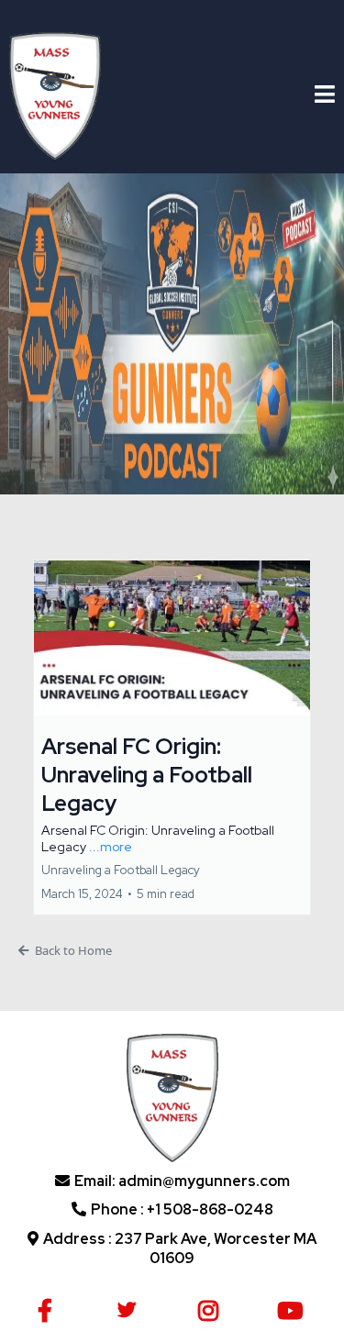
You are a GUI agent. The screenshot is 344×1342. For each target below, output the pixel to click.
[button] (325, 96)
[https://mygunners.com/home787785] (55, 93)
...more (110, 846)
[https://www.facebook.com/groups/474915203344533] (49, 1307)
